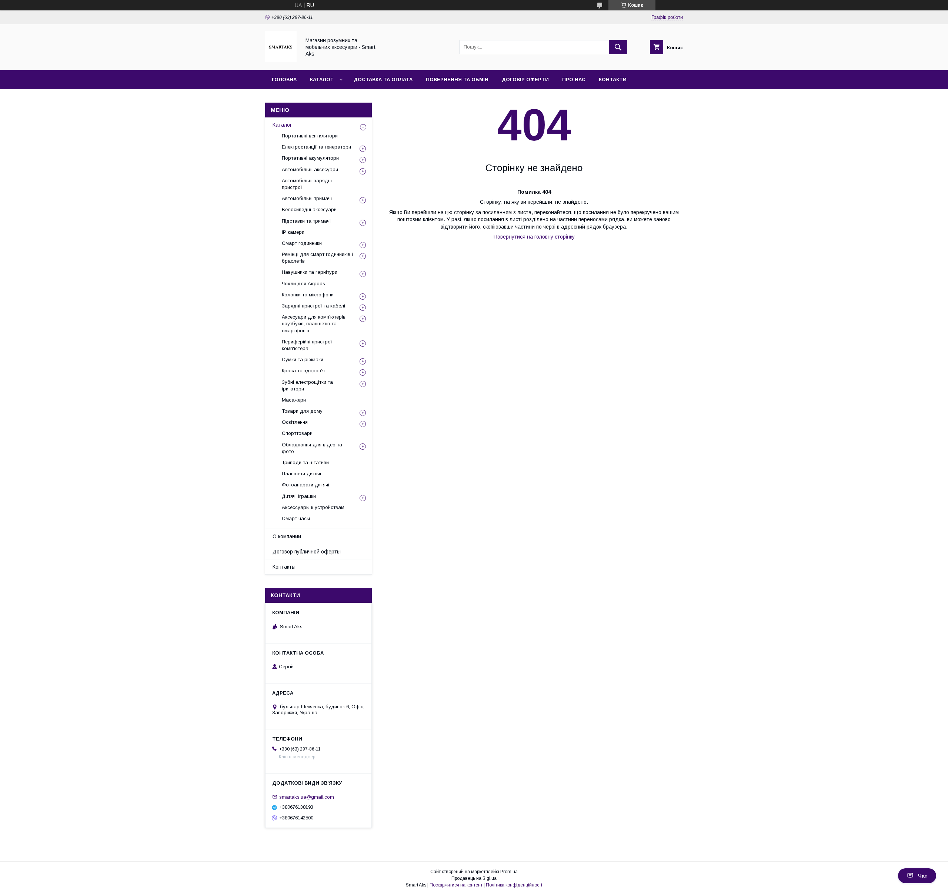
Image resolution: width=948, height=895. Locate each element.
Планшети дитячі (301, 473)
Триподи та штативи (305, 462)
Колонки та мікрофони (308, 294)
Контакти (613, 79)
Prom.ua (509, 871)
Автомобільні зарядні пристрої (307, 184)
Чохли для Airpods (303, 283)
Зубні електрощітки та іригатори (307, 385)
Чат (922, 876)
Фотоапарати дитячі (305, 485)
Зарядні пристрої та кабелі (313, 306)
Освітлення (295, 422)
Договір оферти (525, 79)
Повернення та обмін (457, 79)
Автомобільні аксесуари (310, 169)
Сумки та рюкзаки (302, 359)
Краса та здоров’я (303, 370)
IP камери (293, 232)
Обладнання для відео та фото (312, 448)
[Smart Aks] (281, 60)
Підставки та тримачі (306, 221)
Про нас (573, 79)
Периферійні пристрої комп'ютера (307, 345)
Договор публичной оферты (307, 552)
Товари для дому (302, 411)
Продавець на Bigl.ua (474, 878)
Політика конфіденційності (514, 885)
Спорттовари (297, 433)
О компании (287, 536)
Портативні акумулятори (310, 158)
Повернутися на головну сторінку (534, 237)
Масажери (294, 400)
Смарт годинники (302, 243)
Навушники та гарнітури (309, 272)
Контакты (284, 567)
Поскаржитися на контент (456, 885)
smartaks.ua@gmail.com (306, 796)
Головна (284, 79)
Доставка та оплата (383, 79)
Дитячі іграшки (299, 496)
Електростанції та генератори (316, 147)
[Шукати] (618, 47)
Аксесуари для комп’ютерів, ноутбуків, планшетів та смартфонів (314, 323)
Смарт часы (296, 518)
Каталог (321, 79)
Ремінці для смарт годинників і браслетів (317, 258)
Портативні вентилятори (310, 136)
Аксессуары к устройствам (313, 507)
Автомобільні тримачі (307, 198)
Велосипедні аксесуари (309, 209)
